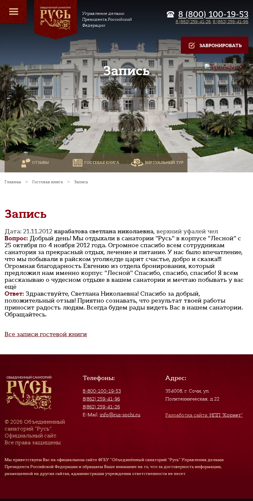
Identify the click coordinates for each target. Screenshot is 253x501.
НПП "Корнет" (203, 415)
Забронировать (220, 46)
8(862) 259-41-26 (101, 407)
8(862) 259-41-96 (101, 399)
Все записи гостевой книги (46, 334)
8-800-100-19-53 (102, 391)
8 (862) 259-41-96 (230, 21)
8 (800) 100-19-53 (213, 14)
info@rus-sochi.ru (120, 415)
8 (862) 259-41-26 (193, 21)
